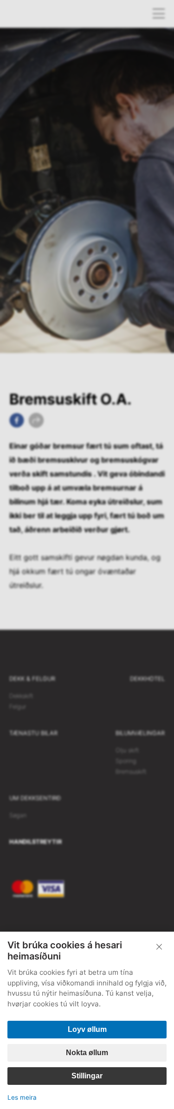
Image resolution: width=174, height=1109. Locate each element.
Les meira (22, 1097)
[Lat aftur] (159, 946)
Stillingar (87, 1076)
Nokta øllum (87, 1053)
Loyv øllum (87, 1029)
